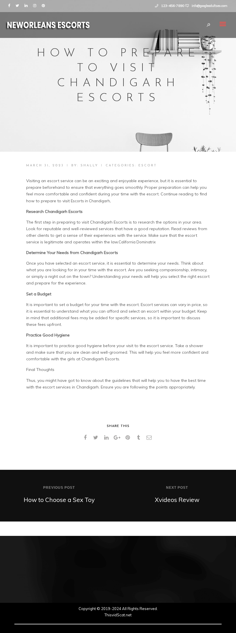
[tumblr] (139, 437)
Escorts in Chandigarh (90, 201)
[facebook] (86, 437)
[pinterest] (128, 437)
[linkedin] (107, 437)
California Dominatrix (137, 242)
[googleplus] (118, 437)
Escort (147, 165)
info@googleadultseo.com (209, 6)
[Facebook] (10, 5)
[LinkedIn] (27, 5)
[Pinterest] (44, 5)
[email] (150, 437)
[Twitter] (19, 5)
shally (89, 165)
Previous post (59, 488)
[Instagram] (36, 5)
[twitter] (97, 437)
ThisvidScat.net (118, 615)
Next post (177, 488)
